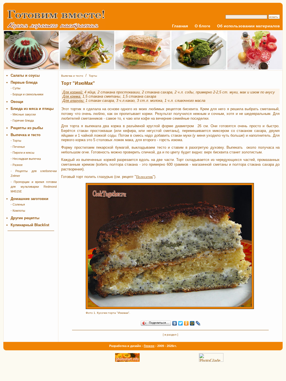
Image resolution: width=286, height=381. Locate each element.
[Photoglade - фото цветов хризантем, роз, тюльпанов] (211, 360)
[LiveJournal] (198, 323)
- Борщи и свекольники (27, 94)
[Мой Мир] (192, 323)
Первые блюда (24, 82)
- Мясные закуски (23, 114)
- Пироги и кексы (22, 152)
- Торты (16, 140)
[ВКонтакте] (175, 323)
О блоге (202, 26)
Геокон (149, 346)
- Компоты (18, 210)
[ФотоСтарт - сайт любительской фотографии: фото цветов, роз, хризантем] (127, 360)
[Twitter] (180, 323)
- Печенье (18, 146)
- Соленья (18, 204)
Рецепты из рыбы (27, 128)
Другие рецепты (25, 218)
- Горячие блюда (22, 120)
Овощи (17, 102)
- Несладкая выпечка (26, 158)
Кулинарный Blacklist (30, 225)
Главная (180, 26)
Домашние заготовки (29, 199)
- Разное (17, 165)
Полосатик (144, 177)
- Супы (15, 88)
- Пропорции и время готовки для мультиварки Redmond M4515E (34, 186)
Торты (93, 75)
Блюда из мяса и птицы (32, 109)
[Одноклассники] (186, 323)
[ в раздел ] (170, 334)
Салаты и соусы (25, 75)
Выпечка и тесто (25, 135)
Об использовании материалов (248, 26)
